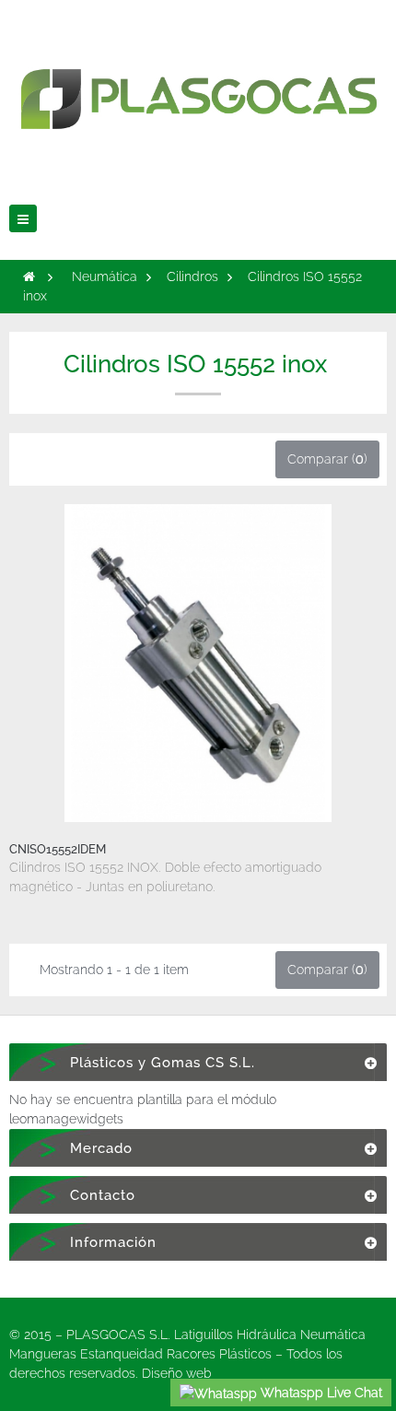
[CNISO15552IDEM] (198, 662)
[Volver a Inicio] (29, 276)
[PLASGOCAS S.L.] (198, 85)
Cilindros (192, 276)
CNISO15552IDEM (57, 849)
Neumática (104, 276)
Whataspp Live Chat (319, 1392)
